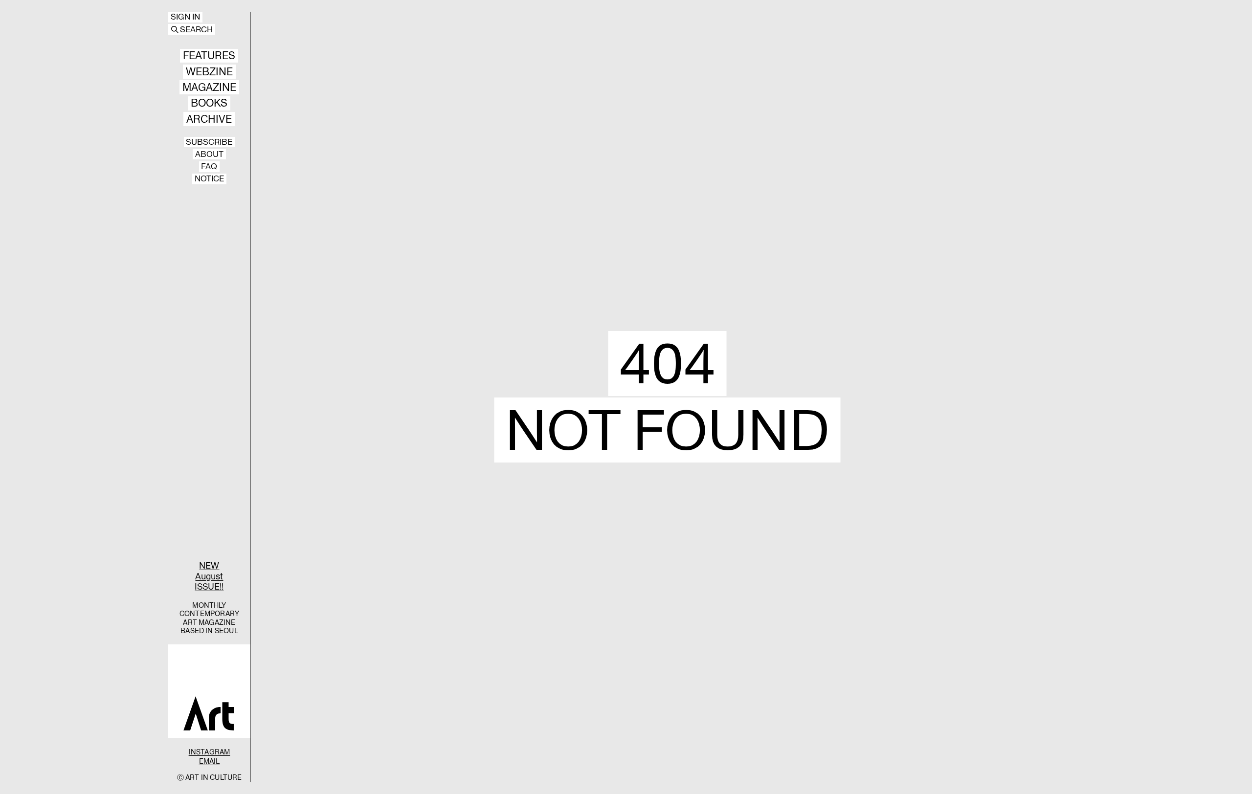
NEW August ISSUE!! (209, 576)
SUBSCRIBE (209, 142)
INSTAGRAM (209, 752)
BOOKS (209, 103)
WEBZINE (209, 72)
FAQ (209, 166)
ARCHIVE (209, 119)
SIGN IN (185, 17)
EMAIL (209, 761)
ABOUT (209, 154)
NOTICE (209, 179)
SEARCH (196, 29)
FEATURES (209, 56)
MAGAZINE (209, 87)
